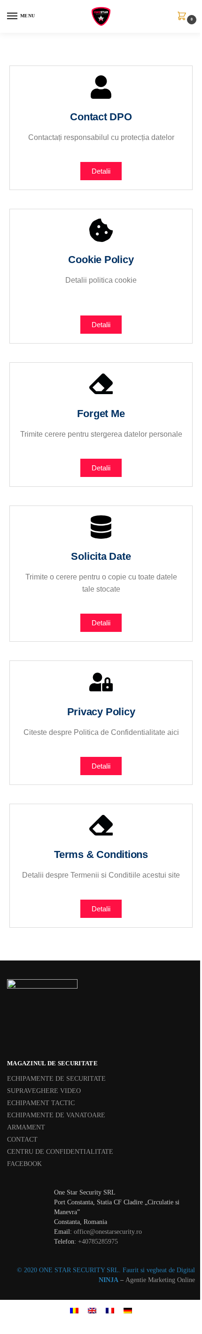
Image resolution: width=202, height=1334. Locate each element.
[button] (184, 17)
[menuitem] (74, 1310)
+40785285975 (98, 1241)
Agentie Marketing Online (160, 1279)
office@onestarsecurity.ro (108, 1231)
